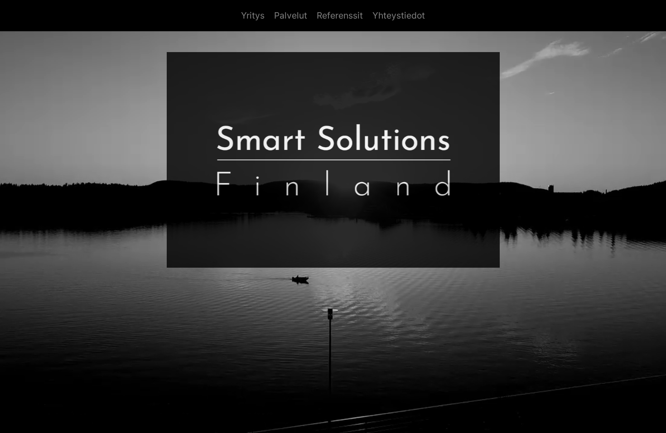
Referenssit (340, 15)
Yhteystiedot (398, 15)
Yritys (253, 15)
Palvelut (290, 15)
